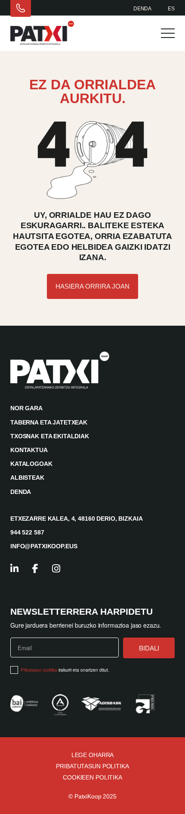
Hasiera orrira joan (93, 286)
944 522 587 (27, 532)
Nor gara (26, 408)
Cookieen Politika (92, 777)
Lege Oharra (92, 754)
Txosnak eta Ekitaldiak (49, 436)
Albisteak (27, 477)
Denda (142, 9)
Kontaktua (29, 449)
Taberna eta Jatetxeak (48, 422)
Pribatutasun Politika (92, 766)
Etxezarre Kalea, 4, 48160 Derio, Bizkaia (76, 518)
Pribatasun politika (39, 670)
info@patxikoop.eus (43, 546)
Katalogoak (31, 463)
